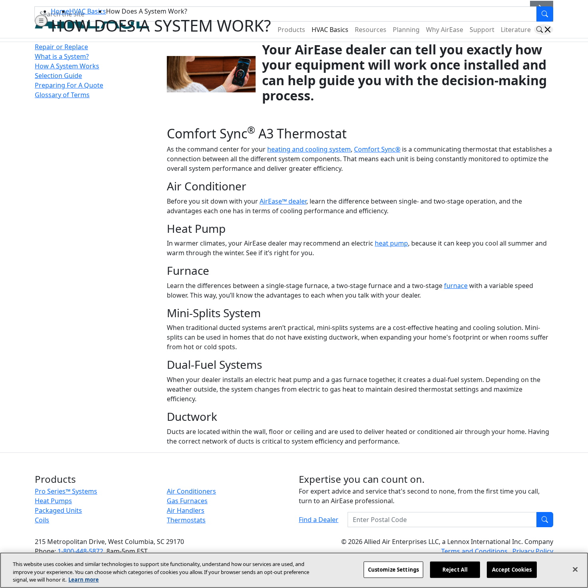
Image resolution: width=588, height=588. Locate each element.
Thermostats (186, 520)
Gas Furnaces (187, 500)
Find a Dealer (318, 519)
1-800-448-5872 (80, 551)
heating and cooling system (309, 149)
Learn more (83, 579)
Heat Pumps (53, 500)
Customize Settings (393, 569)
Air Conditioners (191, 491)
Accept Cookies (512, 569)
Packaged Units (58, 510)
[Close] (575, 569)
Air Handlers (185, 510)
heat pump (391, 243)
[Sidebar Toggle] (41, 21)
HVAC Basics (87, 11)
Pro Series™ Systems (66, 491)
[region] (294, 570)
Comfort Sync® (377, 149)
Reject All (455, 569)
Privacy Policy (532, 551)
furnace (456, 285)
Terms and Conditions (475, 551)
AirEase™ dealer (283, 201)
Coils (42, 520)
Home (60, 11)
